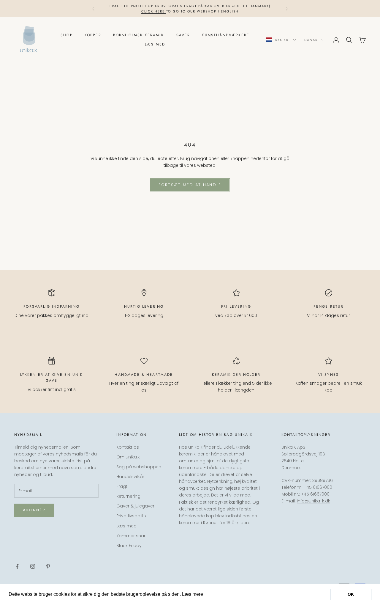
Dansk (311, 39)
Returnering (128, 496)
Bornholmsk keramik (138, 35)
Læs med (155, 44)
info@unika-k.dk (313, 501)
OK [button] (351, 594)
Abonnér (34, 510)
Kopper (93, 35)
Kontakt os (127, 447)
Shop (67, 35)
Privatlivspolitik (131, 516)
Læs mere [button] (215, 594)
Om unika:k (128, 457)
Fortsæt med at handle (190, 185)
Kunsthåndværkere (225, 35)
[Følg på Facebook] (17, 566)
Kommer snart (131, 536)
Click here (153, 11)
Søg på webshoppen (138, 467)
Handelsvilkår (130, 477)
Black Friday (129, 546)
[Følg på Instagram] (33, 566)
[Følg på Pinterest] (48, 566)
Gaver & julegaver (135, 506)
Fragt (121, 486)
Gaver (183, 35)
